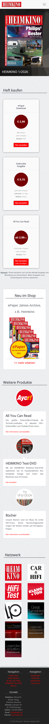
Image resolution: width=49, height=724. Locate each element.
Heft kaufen (13, 676)
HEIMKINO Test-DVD (13, 683)
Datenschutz (35, 681)
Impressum (35, 683)
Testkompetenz (14, 678)
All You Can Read (13, 681)
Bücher (13, 686)
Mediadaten (35, 676)
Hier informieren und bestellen (18, 432)
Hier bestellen (11, 482)
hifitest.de (35, 678)
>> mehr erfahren (24, 362)
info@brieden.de (16, 712)
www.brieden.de (17, 715)
